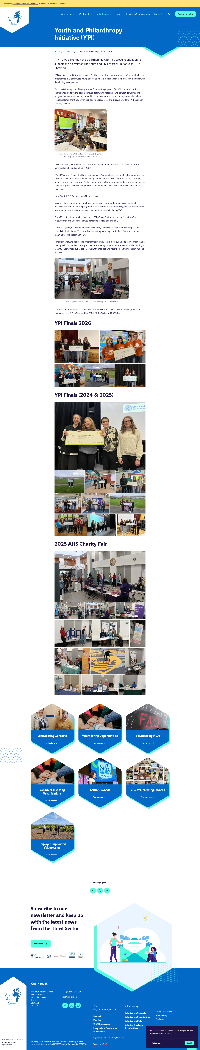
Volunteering (103, 14)
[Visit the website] (37, 955)
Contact (158, 14)
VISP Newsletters (101, 1024)
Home (57, 51)
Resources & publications (138, 14)
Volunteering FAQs (133, 1021)
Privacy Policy (161, 1015)
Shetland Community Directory (25, 4)
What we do (84, 14)
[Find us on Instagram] (78, 1005)
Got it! (189, 1043)
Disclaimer (160, 1019)
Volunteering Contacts (135, 1013)
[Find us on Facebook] (65, 1005)
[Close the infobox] (197, 3)
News (118, 14)
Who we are (66, 14)
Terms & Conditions (164, 1012)
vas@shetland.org (69, 997)
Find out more (156, 1043)
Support (97, 1016)
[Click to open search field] (169, 14)
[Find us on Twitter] (71, 1005)
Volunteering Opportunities (137, 1017)
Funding (97, 1020)
